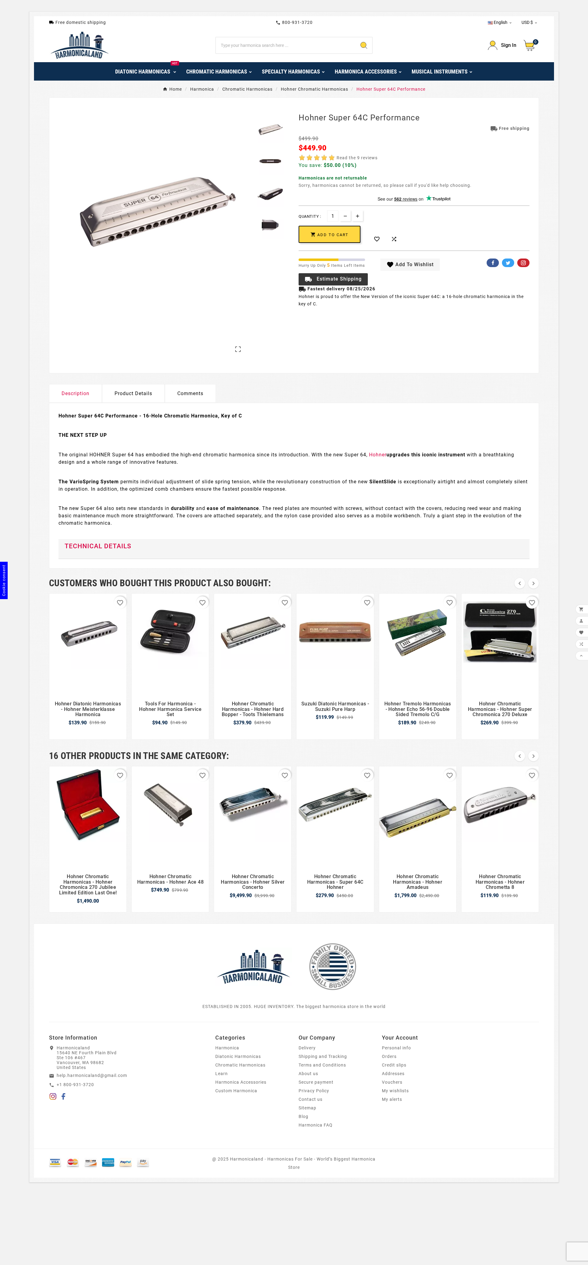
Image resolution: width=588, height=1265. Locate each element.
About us (308, 1073)
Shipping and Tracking (323, 1056)
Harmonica (227, 1047)
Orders (389, 1056)
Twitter (508, 263)
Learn (221, 1073)
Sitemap (307, 1107)
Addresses (393, 1073)
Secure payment (316, 1082)
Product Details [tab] (133, 393)
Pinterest (523, 263)
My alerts (392, 1099)
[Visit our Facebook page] (63, 1097)
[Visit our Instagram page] (53, 1097)
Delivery (307, 1047)
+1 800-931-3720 (75, 1084)
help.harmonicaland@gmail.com (92, 1075)
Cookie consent (4, 580)
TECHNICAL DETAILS (98, 546)
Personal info (396, 1047)
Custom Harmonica (236, 1090)
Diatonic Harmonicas (238, 1056)
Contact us (310, 1099)
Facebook (493, 263)
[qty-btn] (357, 215)
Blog (303, 1116)
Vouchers (392, 1082)
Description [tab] (75, 393)
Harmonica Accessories (240, 1082)
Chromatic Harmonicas (240, 1065)
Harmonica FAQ (316, 1125)
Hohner (377, 455)
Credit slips (394, 1065)
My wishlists (395, 1090)
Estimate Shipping (333, 279)
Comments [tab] (190, 393)
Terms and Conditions (322, 1065)
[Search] (363, 45)
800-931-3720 (294, 22)
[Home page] (253, 966)
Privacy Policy (314, 1090)
